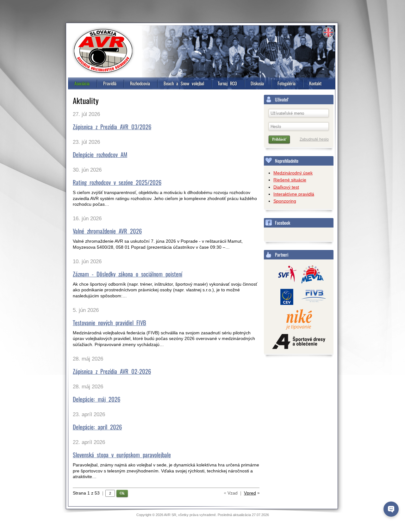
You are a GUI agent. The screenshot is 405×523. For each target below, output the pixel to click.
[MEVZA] (312, 275)
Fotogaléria (286, 83)
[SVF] (285, 275)
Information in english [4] (328, 32)
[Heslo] (299, 126)
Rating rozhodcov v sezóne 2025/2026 (117, 182)
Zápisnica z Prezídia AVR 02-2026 (112, 371)
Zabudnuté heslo (314, 139)
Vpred (250, 493)
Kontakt (315, 83)
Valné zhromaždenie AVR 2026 (107, 231)
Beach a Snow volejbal (184, 83)
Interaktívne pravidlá (293, 194)
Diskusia (257, 83)
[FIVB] (312, 297)
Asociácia (82, 83)
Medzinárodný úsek (293, 172)
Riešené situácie (289, 179)
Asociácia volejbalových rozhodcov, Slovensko (103, 51)
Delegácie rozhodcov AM (100, 154)
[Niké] (299, 320)
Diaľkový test (286, 187)
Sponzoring (284, 201)
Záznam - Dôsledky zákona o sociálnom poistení (127, 274)
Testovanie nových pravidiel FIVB (109, 322)
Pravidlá (109, 83)
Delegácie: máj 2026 (96, 399)
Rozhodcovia (140, 83)
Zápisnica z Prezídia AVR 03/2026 (112, 126)
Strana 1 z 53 (88, 493)
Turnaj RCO (227, 83)
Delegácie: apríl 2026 (97, 427)
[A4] (299, 342)
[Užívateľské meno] (299, 113)
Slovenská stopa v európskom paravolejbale (122, 454)
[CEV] (285, 297)
